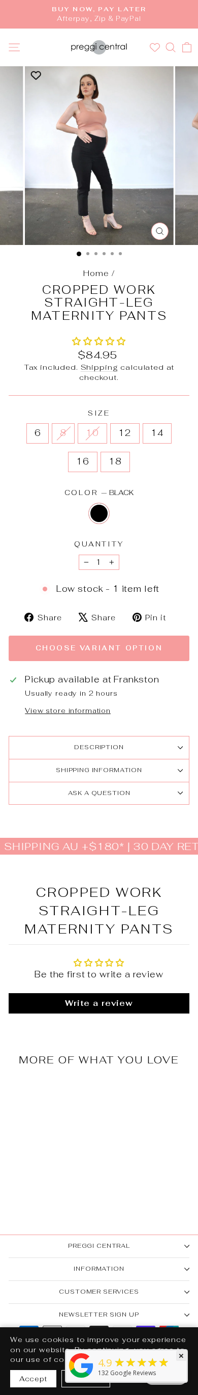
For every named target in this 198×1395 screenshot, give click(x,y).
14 (157, 433)
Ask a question (99, 793)
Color (99, 492)
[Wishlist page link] (156, 47)
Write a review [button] (99, 1003)
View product (43, 1145)
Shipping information (99, 770)
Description (98, 747)
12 (124, 433)
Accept (33, 1378)
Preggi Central (99, 1246)
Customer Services (99, 1292)
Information (99, 1269)
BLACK (99, 513)
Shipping (99, 367)
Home (96, 273)
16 (82, 461)
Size (99, 413)
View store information (68, 710)
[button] (98, 341)
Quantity (98, 544)
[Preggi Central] (81, 1377)
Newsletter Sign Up (99, 1314)
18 (115, 461)
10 (92, 433)
